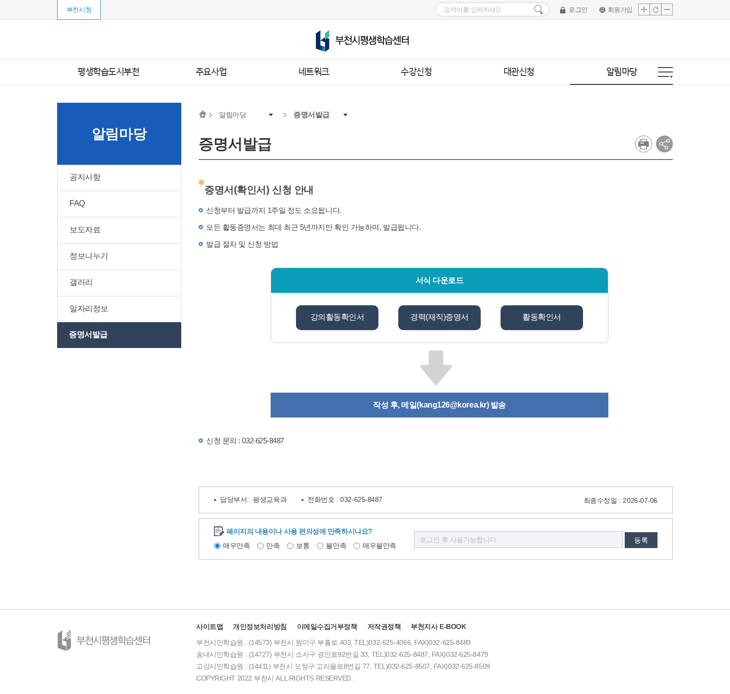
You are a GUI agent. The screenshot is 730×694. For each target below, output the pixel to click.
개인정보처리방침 (260, 626)
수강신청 (416, 72)
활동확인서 (541, 317)
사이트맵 (209, 626)
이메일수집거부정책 (327, 626)
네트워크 (313, 72)
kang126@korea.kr (453, 405)
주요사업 (211, 72)
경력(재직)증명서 (439, 317)
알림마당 (621, 72)
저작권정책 (384, 626)
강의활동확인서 (337, 317)
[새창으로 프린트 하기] (643, 144)
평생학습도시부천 (108, 72)
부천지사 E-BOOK (438, 626)
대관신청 (519, 72)
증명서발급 (311, 114)
